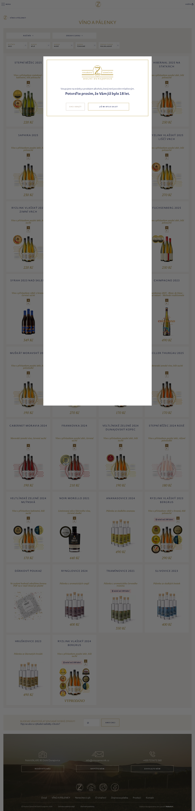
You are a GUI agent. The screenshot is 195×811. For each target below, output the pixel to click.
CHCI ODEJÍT (75, 107)
